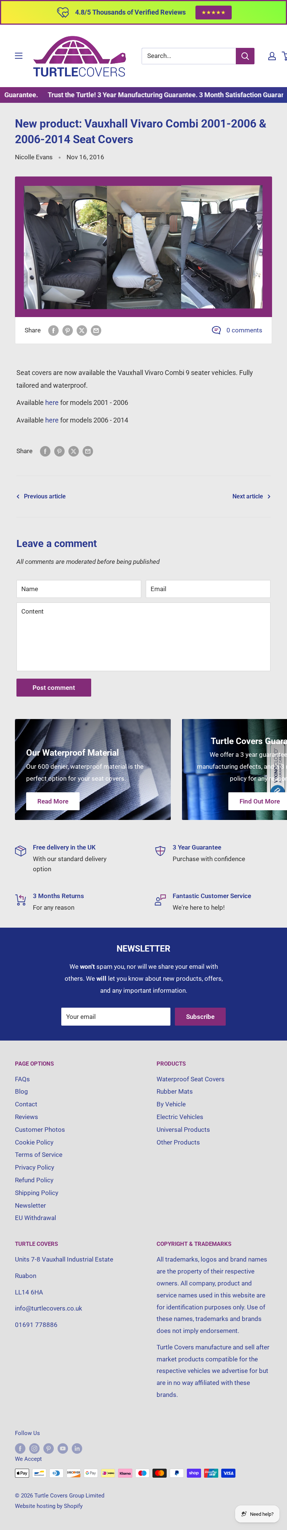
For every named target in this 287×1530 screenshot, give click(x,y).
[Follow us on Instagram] (34, 1448)
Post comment (54, 687)
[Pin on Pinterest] (67, 331)
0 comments (244, 330)
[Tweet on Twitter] (82, 331)
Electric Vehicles (180, 1117)
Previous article (45, 496)
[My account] (272, 56)
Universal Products (183, 1129)
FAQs (22, 1079)
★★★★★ (213, 12)
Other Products (178, 1142)
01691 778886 (36, 1324)
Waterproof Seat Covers (191, 1079)
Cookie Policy (34, 1142)
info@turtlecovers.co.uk (48, 1308)
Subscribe (200, 1016)
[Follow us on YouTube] (63, 1448)
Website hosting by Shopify (49, 1506)
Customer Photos (40, 1129)
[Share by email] (96, 331)
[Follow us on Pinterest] (48, 1448)
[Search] (245, 56)
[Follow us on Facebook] (20, 1448)
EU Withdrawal (35, 1218)
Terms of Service (38, 1154)
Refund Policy (34, 1180)
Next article (247, 496)
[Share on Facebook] (53, 331)
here (52, 402)
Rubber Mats (175, 1091)
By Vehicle (171, 1104)
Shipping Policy (36, 1192)
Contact (26, 1104)
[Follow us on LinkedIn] (77, 1448)
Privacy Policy (34, 1167)
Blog (21, 1091)
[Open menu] (18, 56)
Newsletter (30, 1205)
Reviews (26, 1117)
